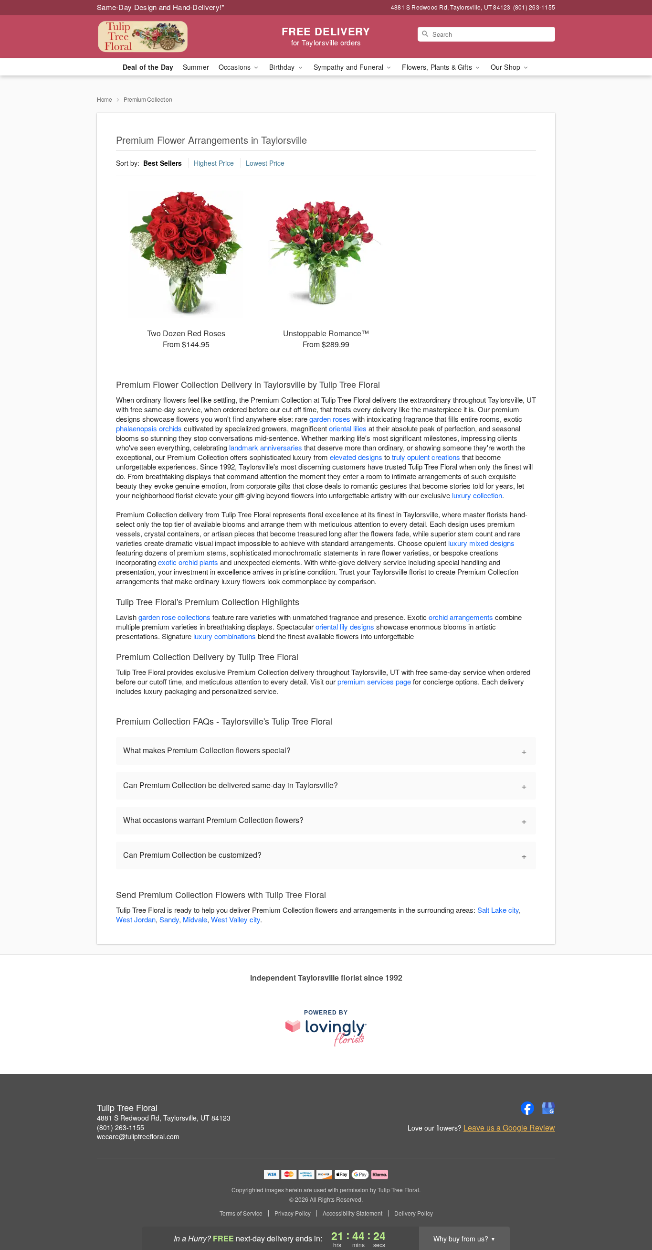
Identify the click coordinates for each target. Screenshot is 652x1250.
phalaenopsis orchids (149, 428)
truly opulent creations (426, 457)
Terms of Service (241, 1213)
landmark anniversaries (265, 447)
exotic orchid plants (188, 562)
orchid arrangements (461, 617)
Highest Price (214, 163)
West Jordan (136, 919)
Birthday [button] (282, 67)
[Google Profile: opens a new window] (548, 1108)
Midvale (195, 919)
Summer (196, 67)
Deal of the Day (148, 67)
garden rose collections (174, 617)
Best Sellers (162, 163)
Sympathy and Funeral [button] (350, 67)
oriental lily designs (344, 626)
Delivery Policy (413, 1213)
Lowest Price (265, 163)
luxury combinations (224, 636)
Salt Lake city (498, 910)
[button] (627, 1209)
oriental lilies (348, 428)
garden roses (329, 419)
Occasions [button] (235, 67)
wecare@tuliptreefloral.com (138, 1136)
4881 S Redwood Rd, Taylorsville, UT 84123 (164, 1117)
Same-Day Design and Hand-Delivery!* (161, 7)
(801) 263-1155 (120, 1127)
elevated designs (356, 457)
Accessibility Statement (352, 1213)
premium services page (374, 681)
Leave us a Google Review (509, 1127)
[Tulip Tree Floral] (165, 36)
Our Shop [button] (506, 67)
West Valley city (235, 919)
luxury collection (477, 495)
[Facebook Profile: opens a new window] (527, 1108)
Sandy (169, 919)
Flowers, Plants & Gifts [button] (437, 67)
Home (104, 99)
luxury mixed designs (481, 543)
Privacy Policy (292, 1213)
